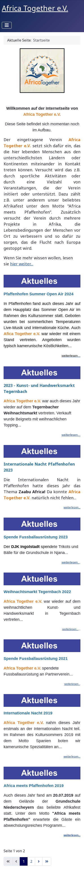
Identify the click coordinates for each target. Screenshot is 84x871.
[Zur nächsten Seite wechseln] (39, 861)
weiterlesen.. (71, 562)
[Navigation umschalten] (7, 25)
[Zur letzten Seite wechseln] (46, 861)
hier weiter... (21, 264)
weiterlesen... (71, 435)
